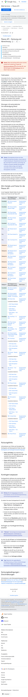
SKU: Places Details (13, 304)
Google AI (3, 682)
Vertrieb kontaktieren (19, 9)
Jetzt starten (6, 9)
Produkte (9, 26)
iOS (2, 645)
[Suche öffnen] (19, 2)
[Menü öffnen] (2, 1)
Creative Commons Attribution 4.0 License (13, 601)
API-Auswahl (4, 634)
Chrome (3, 675)
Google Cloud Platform (6, 679)
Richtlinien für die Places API (13, 580)
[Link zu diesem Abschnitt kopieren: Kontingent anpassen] (19, 475)
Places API (15, 6)
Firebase (3, 677)
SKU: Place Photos (12, 433)
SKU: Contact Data (13, 346)
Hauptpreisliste (22, 201)
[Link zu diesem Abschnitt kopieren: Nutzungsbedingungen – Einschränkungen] (15, 575)
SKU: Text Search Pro (12, 239)
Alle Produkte (4, 684)
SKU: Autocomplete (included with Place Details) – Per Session (13, 295)
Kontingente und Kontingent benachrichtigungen (13, 449)
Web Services (5, 6)
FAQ (2, 632)
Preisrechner (15, 493)
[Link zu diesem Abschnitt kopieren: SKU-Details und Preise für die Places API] (10, 188)
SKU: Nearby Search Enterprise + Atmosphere (12, 252)
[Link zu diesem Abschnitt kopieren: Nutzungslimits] (14, 443)
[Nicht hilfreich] (12, 33)
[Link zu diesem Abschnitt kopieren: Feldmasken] (10, 75)
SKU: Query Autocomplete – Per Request (12, 329)
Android (3, 643)
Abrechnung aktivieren (9, 66)
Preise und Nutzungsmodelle (7, 656)
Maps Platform (15, 2)
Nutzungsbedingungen (6, 663)
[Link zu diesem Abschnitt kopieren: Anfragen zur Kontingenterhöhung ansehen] (8, 528)
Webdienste (4, 650)
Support (3, 661)
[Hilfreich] (10, 33)
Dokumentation (6, 28)
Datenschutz (16, 690)
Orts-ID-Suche (4, 637)
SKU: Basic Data (11, 299)
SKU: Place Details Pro (13, 234)
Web (2, 647)
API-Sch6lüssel (16, 68)
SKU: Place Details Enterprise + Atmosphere (12, 263)
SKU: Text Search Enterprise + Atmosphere (12, 274)
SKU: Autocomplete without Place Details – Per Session (12, 334)
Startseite (3, 26)
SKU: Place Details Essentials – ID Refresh (12, 323)
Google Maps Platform (17, 26)
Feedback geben (7, 36)
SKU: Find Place (12, 306)
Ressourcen (5, 29)
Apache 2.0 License (15, 602)
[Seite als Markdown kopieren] (17, 41)
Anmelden (23, 1)
